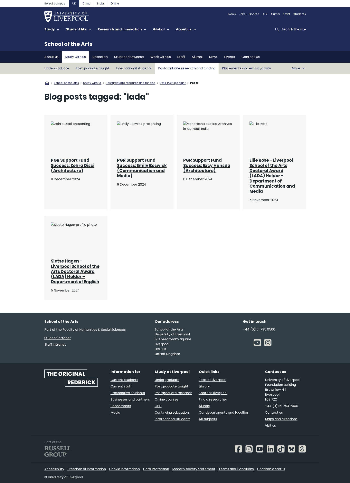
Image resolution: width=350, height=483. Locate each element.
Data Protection (156, 469)
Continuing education (172, 412)
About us (51, 57)
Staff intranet (55, 344)
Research (100, 57)
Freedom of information (86, 469)
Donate (254, 14)
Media (115, 412)
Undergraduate (56, 68)
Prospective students (128, 393)
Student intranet (57, 338)
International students (134, 68)
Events (229, 57)
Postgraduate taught (92, 68)
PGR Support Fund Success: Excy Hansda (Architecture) (206, 165)
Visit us (270, 425)
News (232, 14)
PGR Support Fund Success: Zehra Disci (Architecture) (72, 165)
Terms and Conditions (236, 469)
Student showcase (129, 57)
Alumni (275, 14)
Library (204, 386)
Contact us (274, 412)
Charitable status (271, 469)
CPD (158, 406)
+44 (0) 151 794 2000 (281, 406)
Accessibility (54, 469)
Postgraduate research (173, 393)
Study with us (75, 57)
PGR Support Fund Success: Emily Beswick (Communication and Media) (142, 168)
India (100, 4)
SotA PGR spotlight (173, 83)
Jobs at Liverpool (212, 379)
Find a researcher (213, 399)
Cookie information (124, 469)
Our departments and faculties (224, 412)
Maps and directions (281, 419)
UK (74, 4)
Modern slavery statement (193, 469)
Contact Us (251, 57)
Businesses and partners (130, 399)
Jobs (242, 14)
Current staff (121, 386)
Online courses (166, 399)
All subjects (208, 419)
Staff (286, 14)
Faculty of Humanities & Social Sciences (94, 329)
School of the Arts (68, 44)
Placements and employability (246, 68)
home (47, 83)
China (87, 4)
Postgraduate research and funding (186, 68)
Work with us (160, 57)
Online (115, 4)
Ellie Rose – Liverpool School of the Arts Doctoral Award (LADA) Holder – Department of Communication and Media (272, 175)
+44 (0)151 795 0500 (259, 329)
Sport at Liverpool (213, 393)
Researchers (121, 406)
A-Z (265, 14)
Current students (124, 379)
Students (299, 14)
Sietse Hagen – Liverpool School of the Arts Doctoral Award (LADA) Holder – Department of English (75, 271)
